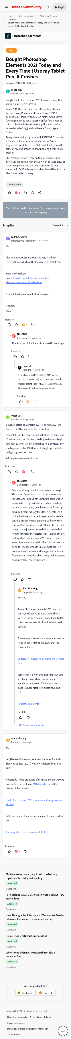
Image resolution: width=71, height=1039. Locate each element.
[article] (35, 281)
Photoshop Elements (49, 16)
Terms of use (35, 1017)
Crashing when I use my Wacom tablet (25, 831)
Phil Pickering (30, 588)
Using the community (17, 1017)
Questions (12, 19)
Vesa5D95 (16, 415)
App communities (26, 16)
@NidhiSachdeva (42, 783)
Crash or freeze (14, 184)
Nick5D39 (22, 334)
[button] (6, 7)
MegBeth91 (17, 89)
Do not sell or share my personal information (27, 1028)
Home (10, 16)
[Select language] (47, 7)
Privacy (47, 1017)
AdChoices (15, 1034)
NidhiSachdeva (19, 236)
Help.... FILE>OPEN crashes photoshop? (27, 935)
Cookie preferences (16, 1023)
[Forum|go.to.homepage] (27, 7)
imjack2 (27, 365)
